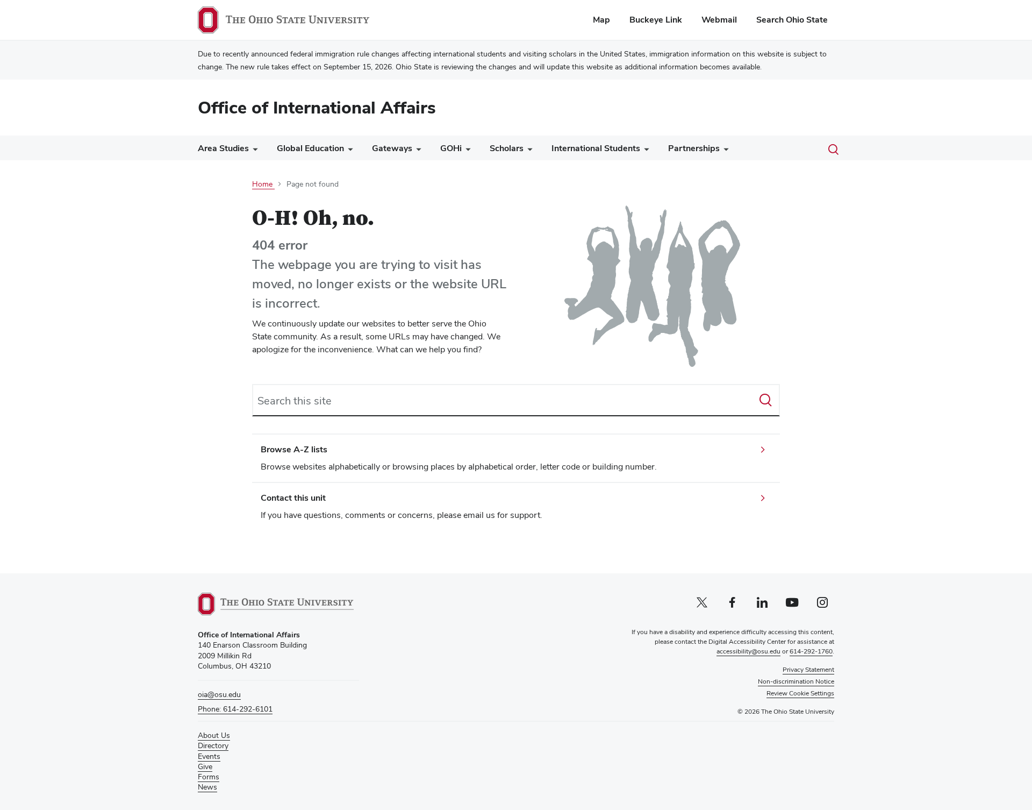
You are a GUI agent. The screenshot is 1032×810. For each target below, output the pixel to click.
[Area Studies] (253, 151)
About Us (214, 735)
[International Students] (644, 151)
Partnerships (694, 148)
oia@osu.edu (219, 694)
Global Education (310, 148)
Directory (213, 745)
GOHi (451, 148)
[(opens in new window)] (276, 604)
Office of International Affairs (317, 107)
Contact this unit (293, 497)
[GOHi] (466, 151)
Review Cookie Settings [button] (800, 693)
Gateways (392, 148)
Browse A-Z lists (294, 449)
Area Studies (223, 148)
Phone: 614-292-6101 (235, 709)
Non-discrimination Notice (796, 681)
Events (209, 756)
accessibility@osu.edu (748, 651)
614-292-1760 (811, 651)
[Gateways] (416, 151)
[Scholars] (528, 151)
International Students (595, 148)
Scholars (507, 148)
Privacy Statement (808, 669)
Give (205, 766)
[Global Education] (348, 151)
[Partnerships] (724, 151)
